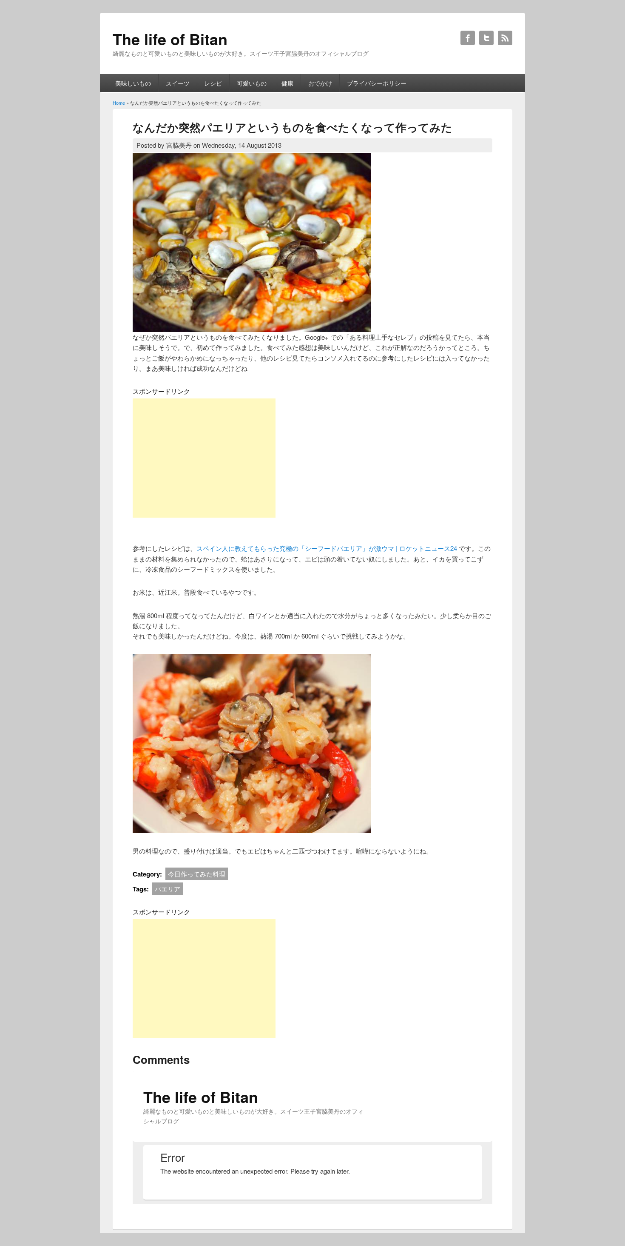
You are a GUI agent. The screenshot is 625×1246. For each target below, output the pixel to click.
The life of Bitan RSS (505, 38)
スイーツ (178, 83)
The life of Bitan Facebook (467, 38)
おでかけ (320, 83)
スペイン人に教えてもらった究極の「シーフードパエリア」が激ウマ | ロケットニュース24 (326, 548)
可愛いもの (252, 83)
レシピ (213, 83)
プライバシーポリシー (376, 83)
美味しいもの (133, 83)
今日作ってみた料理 (196, 873)
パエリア (167, 888)
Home (119, 102)
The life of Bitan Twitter (486, 38)
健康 (287, 83)
